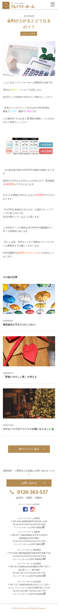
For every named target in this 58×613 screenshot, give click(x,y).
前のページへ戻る (29, 449)
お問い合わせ (29, 483)
